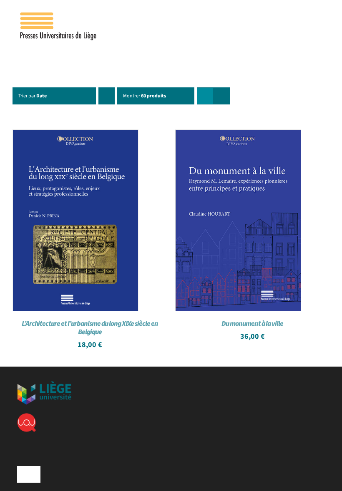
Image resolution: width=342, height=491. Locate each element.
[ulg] (44, 384)
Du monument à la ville (252, 324)
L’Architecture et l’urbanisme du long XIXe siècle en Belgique (90, 328)
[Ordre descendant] (106, 95)
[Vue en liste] (222, 96)
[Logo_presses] (59, 15)
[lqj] (26, 416)
